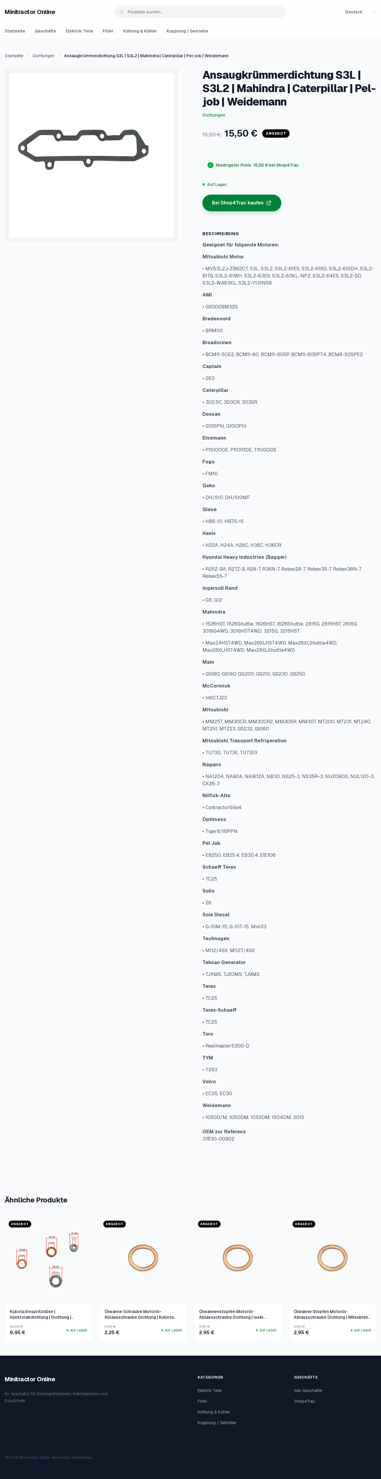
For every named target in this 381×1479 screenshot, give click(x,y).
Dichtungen (43, 55)
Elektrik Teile (79, 31)
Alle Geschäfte (308, 1390)
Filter (108, 31)
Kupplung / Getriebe (187, 31)
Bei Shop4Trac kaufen (237, 203)
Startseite (15, 31)
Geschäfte (45, 31)
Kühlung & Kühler (140, 31)
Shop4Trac (304, 1401)
